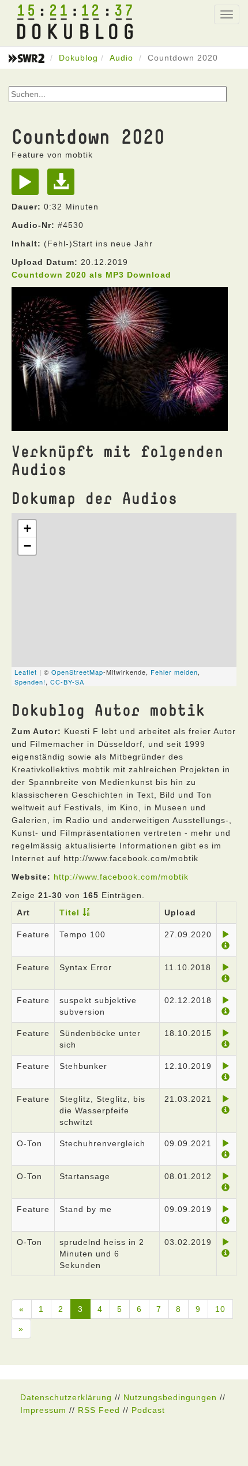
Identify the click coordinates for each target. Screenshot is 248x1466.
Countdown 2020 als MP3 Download (91, 274)
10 (220, 1309)
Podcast (148, 1410)
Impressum (43, 1410)
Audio (121, 57)
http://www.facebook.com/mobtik (121, 876)
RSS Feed (99, 1410)
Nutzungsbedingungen (170, 1397)
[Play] (28, 185)
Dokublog (78, 57)
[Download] (63, 185)
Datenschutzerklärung (66, 1397)
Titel (69, 912)
